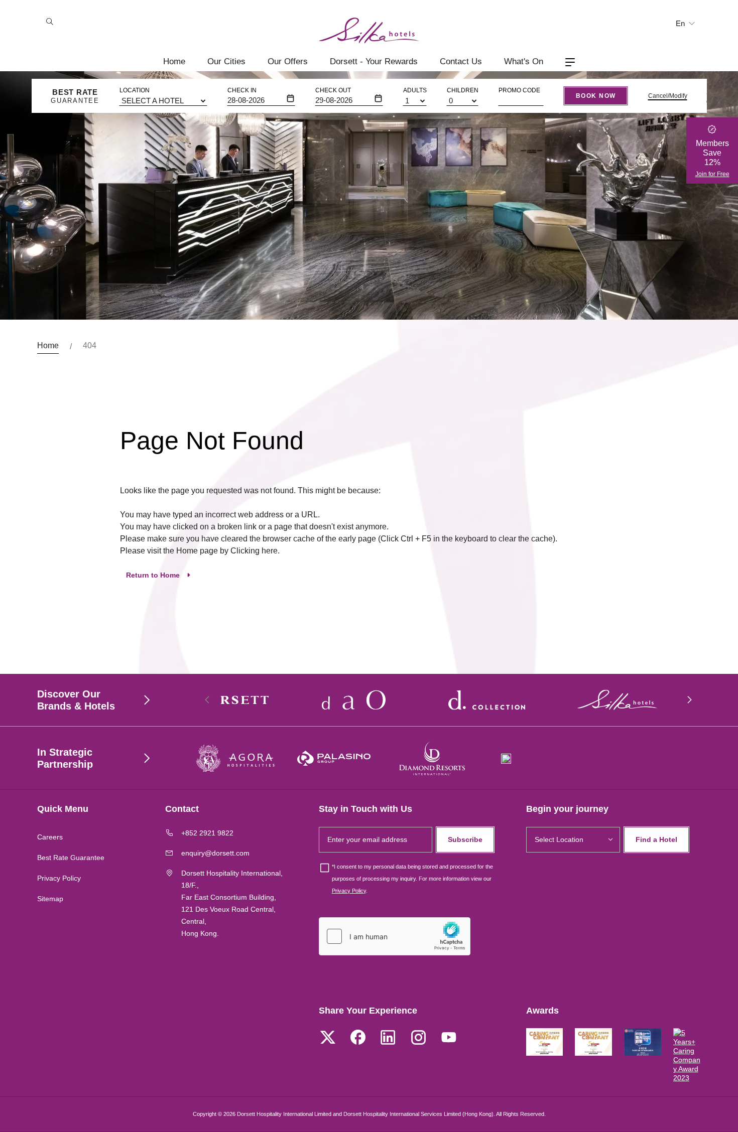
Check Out (333, 90)
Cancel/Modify (667, 95)
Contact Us (461, 61)
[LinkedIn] (388, 1039)
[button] (688, 700)
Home (174, 61)
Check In (242, 90)
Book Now (596, 95)
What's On (523, 61)
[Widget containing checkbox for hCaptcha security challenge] (394, 936)
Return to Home (153, 575)
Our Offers (288, 61)
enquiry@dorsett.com (215, 853)
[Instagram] (418, 1039)
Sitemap (50, 899)
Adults (415, 90)
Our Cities (226, 61)
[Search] (49, 22)
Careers (50, 837)
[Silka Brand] (369, 31)
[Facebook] (358, 1039)
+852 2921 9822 (207, 833)
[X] (328, 1039)
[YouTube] (448, 1039)
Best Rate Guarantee (70, 858)
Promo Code (519, 90)
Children (462, 90)
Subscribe (465, 839)
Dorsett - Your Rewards (374, 61)
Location (134, 90)
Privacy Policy (59, 878)
